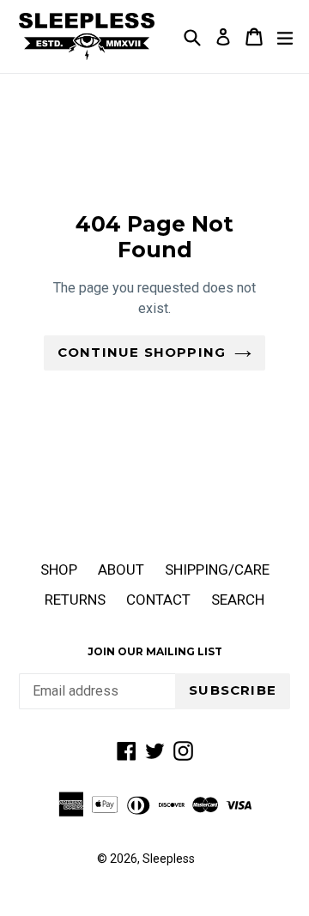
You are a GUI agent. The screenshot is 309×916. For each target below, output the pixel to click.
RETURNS (75, 599)
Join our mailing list (155, 652)
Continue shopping (142, 352)
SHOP (58, 569)
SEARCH (237, 599)
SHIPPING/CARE (217, 569)
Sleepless (168, 858)
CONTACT (158, 599)
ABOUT (121, 569)
